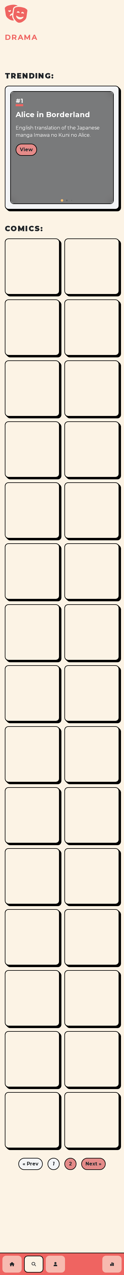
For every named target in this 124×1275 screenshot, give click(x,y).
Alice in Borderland (53, 114)
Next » (93, 1164)
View (26, 149)
